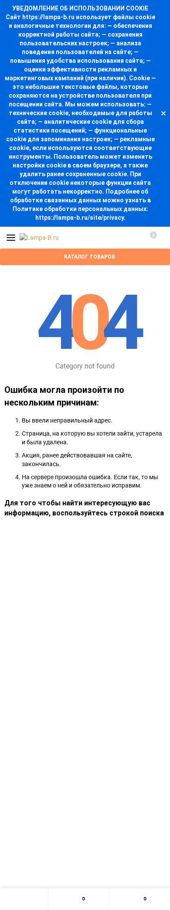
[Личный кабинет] (133, 237)
